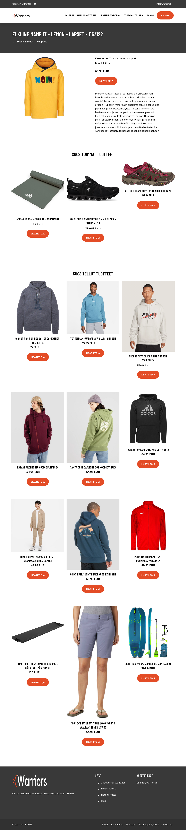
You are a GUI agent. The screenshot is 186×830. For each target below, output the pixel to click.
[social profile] (35, 4)
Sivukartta (166, 824)
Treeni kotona (110, 15)
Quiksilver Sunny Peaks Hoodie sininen (93, 574)
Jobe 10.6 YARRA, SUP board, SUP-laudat (148, 663)
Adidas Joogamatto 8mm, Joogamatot (37, 219)
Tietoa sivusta (133, 15)
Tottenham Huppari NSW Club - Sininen (93, 338)
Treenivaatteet (24, 41)
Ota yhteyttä (117, 824)
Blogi (150, 15)
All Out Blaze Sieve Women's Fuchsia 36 (148, 191)
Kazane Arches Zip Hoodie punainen (37, 467)
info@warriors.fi (164, 3)
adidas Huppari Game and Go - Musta (148, 449)
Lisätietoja (106, 80)
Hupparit (42, 41)
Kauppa (165, 15)
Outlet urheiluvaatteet (80, 15)
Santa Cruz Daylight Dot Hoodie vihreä (93, 467)
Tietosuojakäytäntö (148, 824)
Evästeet (130, 824)
